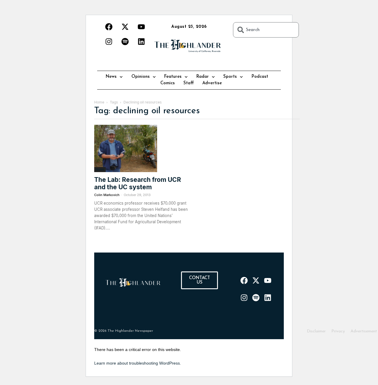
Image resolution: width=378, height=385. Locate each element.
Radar (202, 77)
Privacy (338, 331)
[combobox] (266, 30)
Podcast (260, 77)
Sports (230, 77)
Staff (188, 83)
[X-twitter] (125, 26)
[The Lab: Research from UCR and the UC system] (142, 148)
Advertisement (364, 331)
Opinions (140, 77)
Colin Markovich (107, 195)
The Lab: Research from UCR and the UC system (137, 183)
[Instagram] (108, 41)
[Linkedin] (141, 41)
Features (173, 77)
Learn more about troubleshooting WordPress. (137, 363)
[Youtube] (141, 26)
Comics (167, 83)
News (111, 77)
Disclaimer (316, 331)
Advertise (212, 83)
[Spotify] (125, 41)
